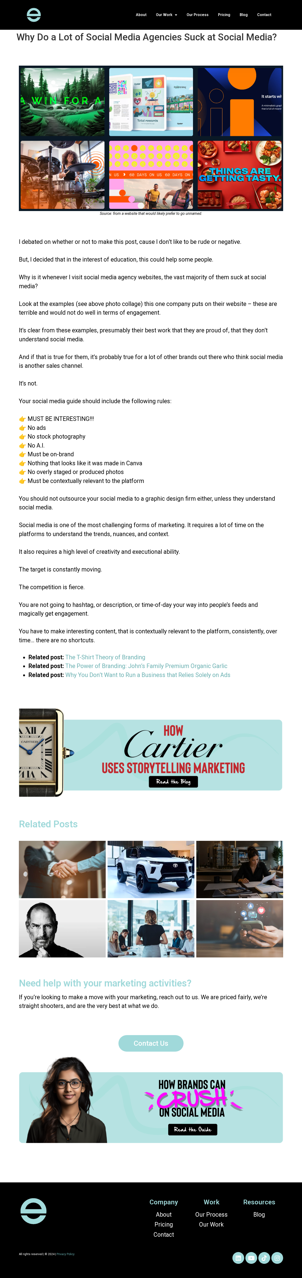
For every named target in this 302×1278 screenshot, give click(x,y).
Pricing (224, 15)
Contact (264, 15)
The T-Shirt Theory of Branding (105, 657)
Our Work (164, 15)
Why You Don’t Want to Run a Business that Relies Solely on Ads (148, 675)
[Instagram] (277, 1258)
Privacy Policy (66, 1254)
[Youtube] (251, 1258)
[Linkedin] (238, 1258)
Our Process (198, 15)
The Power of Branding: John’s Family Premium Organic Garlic (146, 666)
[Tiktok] (264, 1258)
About (141, 15)
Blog (244, 15)
